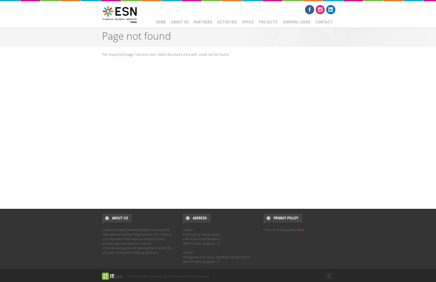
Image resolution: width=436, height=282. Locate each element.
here (300, 229)
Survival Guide (296, 22)
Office (248, 22)
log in (329, 275)
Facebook (309, 9)
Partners (203, 22)
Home (161, 22)
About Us (180, 22)
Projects (268, 22)
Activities (227, 22)
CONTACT (324, 22)
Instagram (320, 9)
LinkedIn (330, 9)
